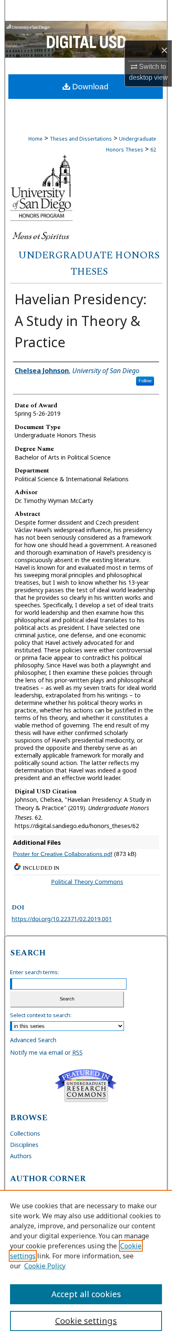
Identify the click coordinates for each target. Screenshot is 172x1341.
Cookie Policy (45, 1265)
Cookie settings (86, 1320)
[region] (86, 1265)
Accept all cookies (86, 1294)
